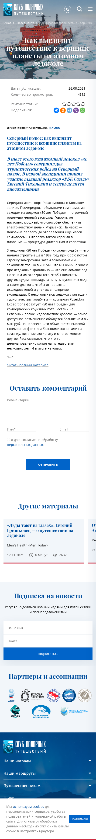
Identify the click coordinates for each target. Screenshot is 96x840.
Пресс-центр (25, 23)
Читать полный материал (27, 365)
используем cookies (28, 806)
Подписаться (48, 653)
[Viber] (76, 110)
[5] (83, 104)
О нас (7, 23)
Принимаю (79, 819)
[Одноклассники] (63, 110)
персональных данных (25, 444)
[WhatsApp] (82, 110)
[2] (69, 104)
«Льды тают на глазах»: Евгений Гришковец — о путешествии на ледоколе (40, 530)
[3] (73, 104)
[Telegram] (69, 110)
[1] (64, 104)
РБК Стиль (54, 127)
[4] (78, 104)
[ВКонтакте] (56, 110)
